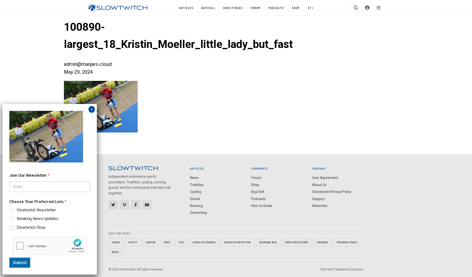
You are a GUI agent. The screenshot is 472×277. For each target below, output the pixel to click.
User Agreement (325, 178)
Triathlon (197, 185)
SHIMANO (322, 242)
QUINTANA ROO (268, 242)
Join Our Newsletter (29, 175)
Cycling (195, 192)
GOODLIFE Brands (204, 242)
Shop (296, 8)
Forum (255, 8)
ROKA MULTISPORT (297, 242)
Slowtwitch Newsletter (36, 210)
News (194, 178)
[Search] (356, 8)
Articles (186, 8)
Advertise (319, 206)
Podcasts (276, 8)
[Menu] (379, 8)
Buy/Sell (208, 8)
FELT (181, 242)
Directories (233, 8)
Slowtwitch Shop (31, 227)
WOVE (115, 252)
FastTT (132, 242)
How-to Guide (261, 206)
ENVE (167, 242)
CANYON (151, 242)
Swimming (198, 213)
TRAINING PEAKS (347, 242)
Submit (20, 262)
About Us (319, 185)
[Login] (367, 8)
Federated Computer (348, 269)
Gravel (195, 199)
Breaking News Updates (37, 218)
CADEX (116, 242)
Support (318, 199)
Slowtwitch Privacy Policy (331, 192)
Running (196, 206)
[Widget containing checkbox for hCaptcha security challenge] (50, 245)
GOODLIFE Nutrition (237, 242)
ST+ (311, 8)
